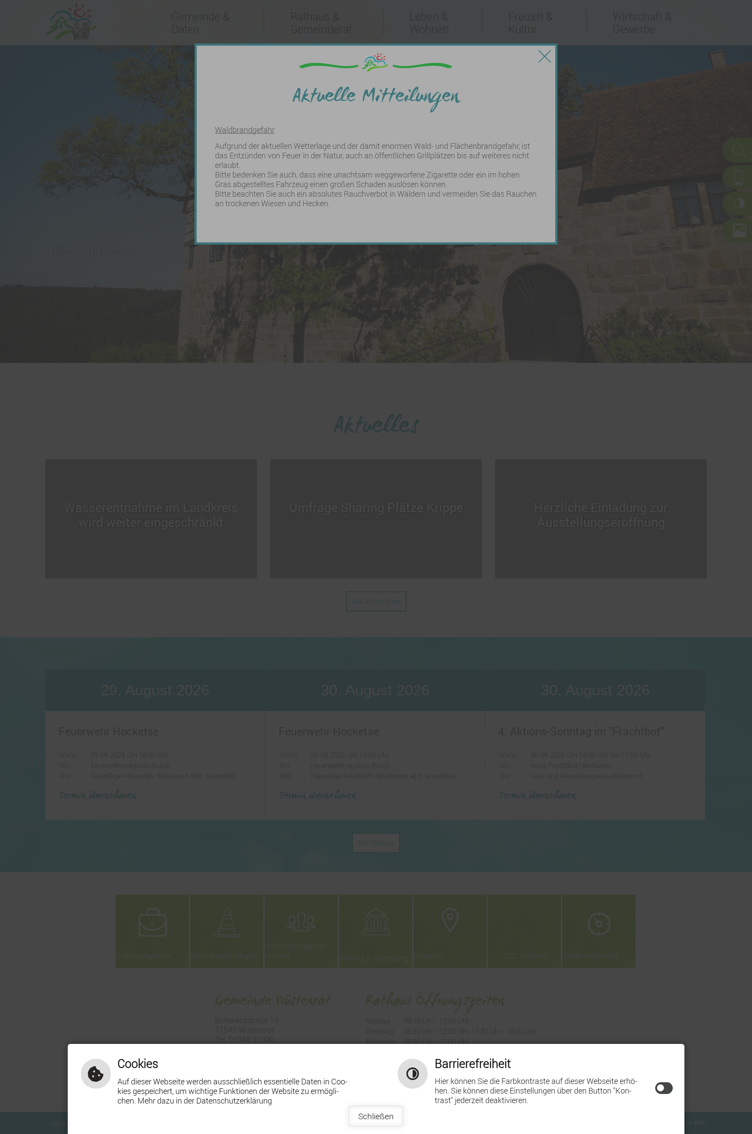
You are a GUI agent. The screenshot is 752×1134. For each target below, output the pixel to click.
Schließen (376, 1116)
